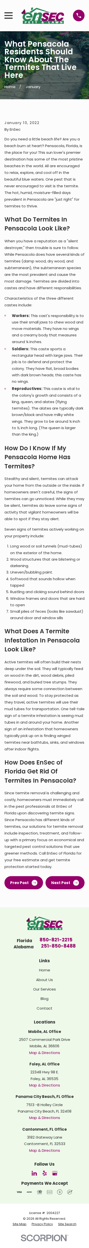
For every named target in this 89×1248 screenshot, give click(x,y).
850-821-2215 (56, 940)
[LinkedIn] (34, 1173)
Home (44, 970)
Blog (44, 998)
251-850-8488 (58, 946)
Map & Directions (44, 1052)
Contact (44, 1008)
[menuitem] (19, 1224)
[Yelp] (44, 1173)
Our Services (44, 989)
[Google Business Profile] (54, 1173)
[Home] (43, 16)
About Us (44, 979)
